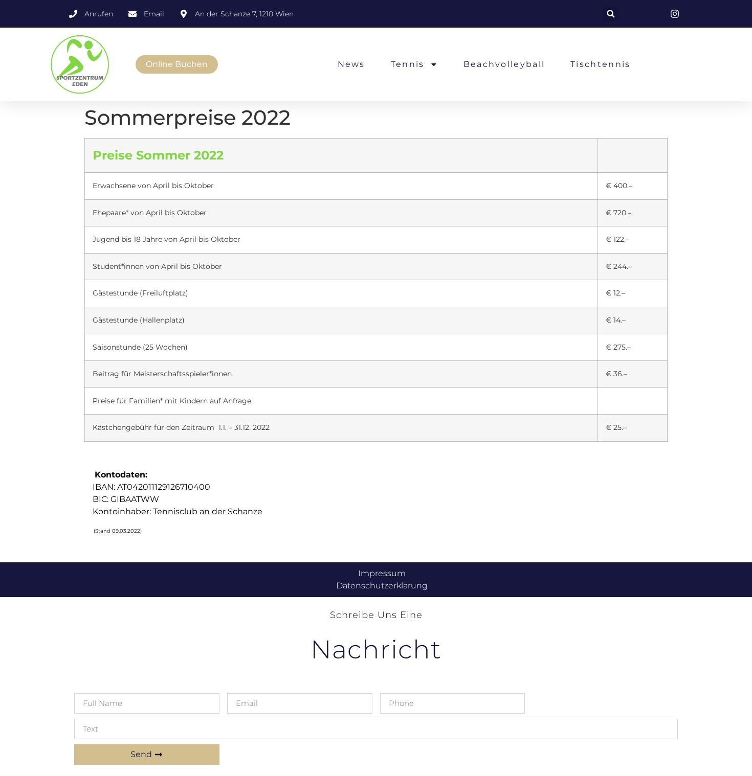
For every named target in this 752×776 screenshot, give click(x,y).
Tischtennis (600, 64)
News (351, 64)
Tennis (408, 64)
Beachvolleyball (504, 64)
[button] (610, 13)
